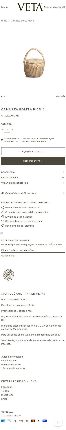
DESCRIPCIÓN (8, 172)
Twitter (5, 391)
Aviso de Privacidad (12, 356)
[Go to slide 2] (4, 96)
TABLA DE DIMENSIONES (14, 183)
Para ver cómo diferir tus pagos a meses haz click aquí (31, 334)
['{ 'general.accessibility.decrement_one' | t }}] (2, 129)
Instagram (7, 394)
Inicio (4, 20)
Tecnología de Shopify (11, 415)
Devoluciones (8, 360)
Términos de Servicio (13, 368)
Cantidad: (6, 123)
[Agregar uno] (12, 129)
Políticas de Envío (11, 364)
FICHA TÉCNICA (9, 177)
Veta (11, 412)
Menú (4, 7)
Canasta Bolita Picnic (22, 20)
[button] (48, 7)
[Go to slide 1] (2, 96)
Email (4, 398)
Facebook (6, 387)
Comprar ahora (31, 160)
